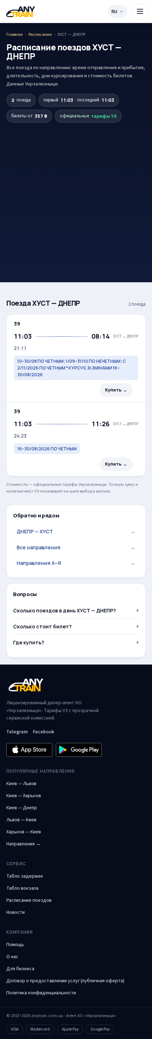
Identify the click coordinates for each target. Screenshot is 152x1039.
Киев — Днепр (21, 807)
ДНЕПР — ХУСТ (76, 531)
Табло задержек (24, 876)
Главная (14, 34)
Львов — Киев (21, 819)
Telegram (17, 731)
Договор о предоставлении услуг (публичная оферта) (65, 980)
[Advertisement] (76, 190)
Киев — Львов (21, 783)
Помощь (15, 944)
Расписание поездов (29, 900)
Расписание (40, 34)
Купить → (116, 390)
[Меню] (140, 11)
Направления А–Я (76, 563)
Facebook (43, 731)
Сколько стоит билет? (42, 626)
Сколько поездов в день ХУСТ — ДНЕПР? (64, 610)
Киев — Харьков (23, 795)
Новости (15, 912)
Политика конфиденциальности (41, 992)
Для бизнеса (20, 968)
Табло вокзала (22, 888)
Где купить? (28, 642)
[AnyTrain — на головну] (20, 11)
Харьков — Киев (23, 831)
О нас (12, 956)
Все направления (76, 547)
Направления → (23, 844)
